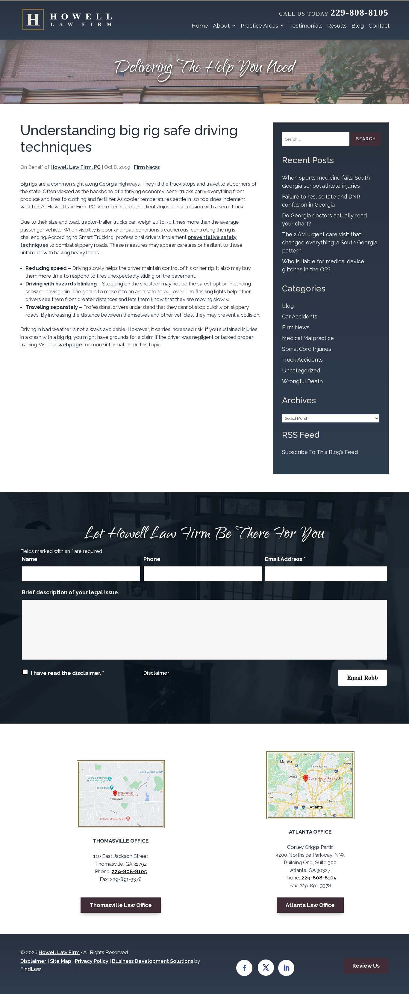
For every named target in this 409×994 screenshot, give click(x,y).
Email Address (285, 559)
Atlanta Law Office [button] (310, 905)
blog (288, 306)
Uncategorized (301, 370)
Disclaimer (156, 673)
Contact (379, 25)
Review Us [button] (366, 966)
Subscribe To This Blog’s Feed (320, 452)
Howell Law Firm (59, 952)
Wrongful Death (302, 381)
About (221, 25)
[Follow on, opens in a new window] (266, 968)
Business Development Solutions (152, 961)
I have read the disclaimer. (67, 673)
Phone (151, 559)
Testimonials (305, 25)
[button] (393, 978)
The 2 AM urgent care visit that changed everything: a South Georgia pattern (329, 242)
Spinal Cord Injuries (306, 349)
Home (200, 25)
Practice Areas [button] (259, 25)
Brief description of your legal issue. (70, 592)
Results (337, 25)
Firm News (147, 167)
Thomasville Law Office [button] (121, 905)
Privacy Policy (91, 961)
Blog (358, 25)
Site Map (60, 961)
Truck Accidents (302, 360)
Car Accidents (299, 316)
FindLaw (30, 969)
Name (29, 559)
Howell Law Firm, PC (76, 167)
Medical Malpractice (308, 338)
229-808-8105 (360, 12)
